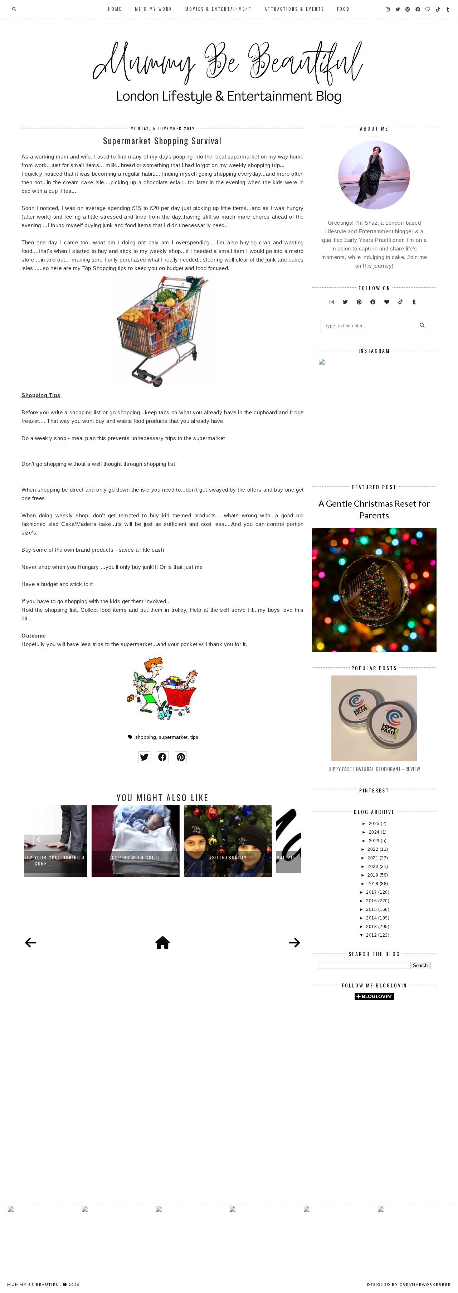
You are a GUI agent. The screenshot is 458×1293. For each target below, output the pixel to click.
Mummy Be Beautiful (34, 1284)
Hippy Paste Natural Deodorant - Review (374, 768)
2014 (372, 918)
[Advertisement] (388, 1066)
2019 (373, 875)
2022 (373, 849)
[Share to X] (144, 757)
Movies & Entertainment (218, 9)
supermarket (173, 737)
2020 (373, 866)
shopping (145, 737)
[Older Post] (294, 943)
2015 (372, 909)
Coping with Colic (70, 857)
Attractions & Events (294, 9)
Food (343, 9)
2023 (375, 840)
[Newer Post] (30, 943)
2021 (373, 857)
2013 (372, 926)
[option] (70, 841)
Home (115, 9)
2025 (375, 823)
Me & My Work (153, 9)
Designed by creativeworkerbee (409, 1284)
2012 (372, 935)
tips (194, 737)
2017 (372, 892)
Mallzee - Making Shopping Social (255, 857)
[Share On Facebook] (163, 757)
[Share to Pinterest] (181, 757)
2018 (373, 883)
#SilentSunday (163, 857)
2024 (375, 832)
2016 (372, 900)
